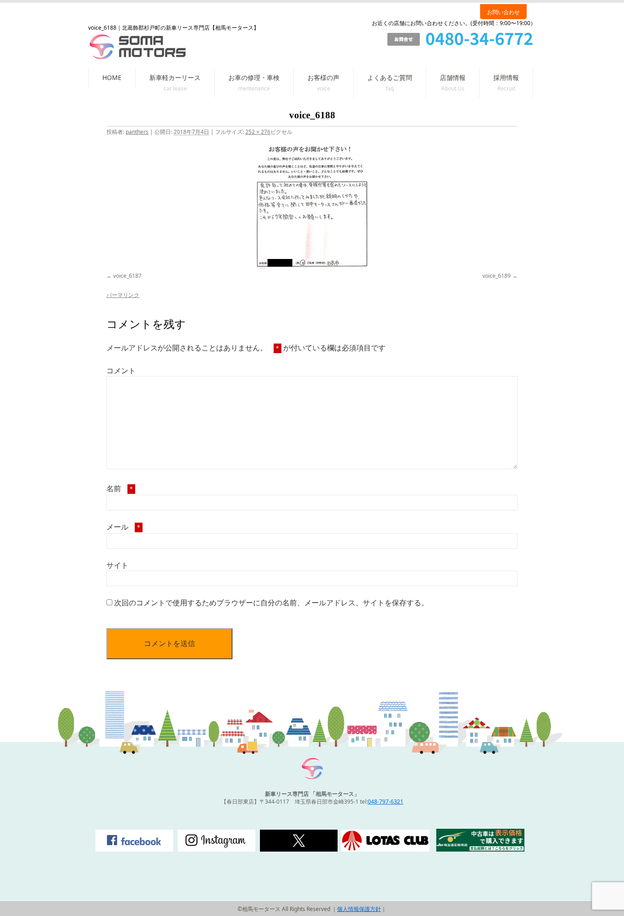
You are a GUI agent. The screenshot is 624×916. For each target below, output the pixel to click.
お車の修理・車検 (254, 77)
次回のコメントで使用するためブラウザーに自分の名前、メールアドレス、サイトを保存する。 (271, 603)
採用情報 (506, 77)
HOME (112, 77)
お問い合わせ (503, 12)
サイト (117, 565)
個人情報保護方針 (359, 909)
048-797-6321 (385, 801)
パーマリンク (122, 295)
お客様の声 (323, 77)
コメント (121, 370)
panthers (137, 132)
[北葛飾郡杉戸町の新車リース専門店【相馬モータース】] (312, 778)
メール (123, 527)
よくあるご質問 (389, 77)
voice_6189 (496, 276)
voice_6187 (127, 276)
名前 (119, 488)
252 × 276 (257, 132)
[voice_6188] (312, 206)
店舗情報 (452, 77)
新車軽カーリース (175, 77)
